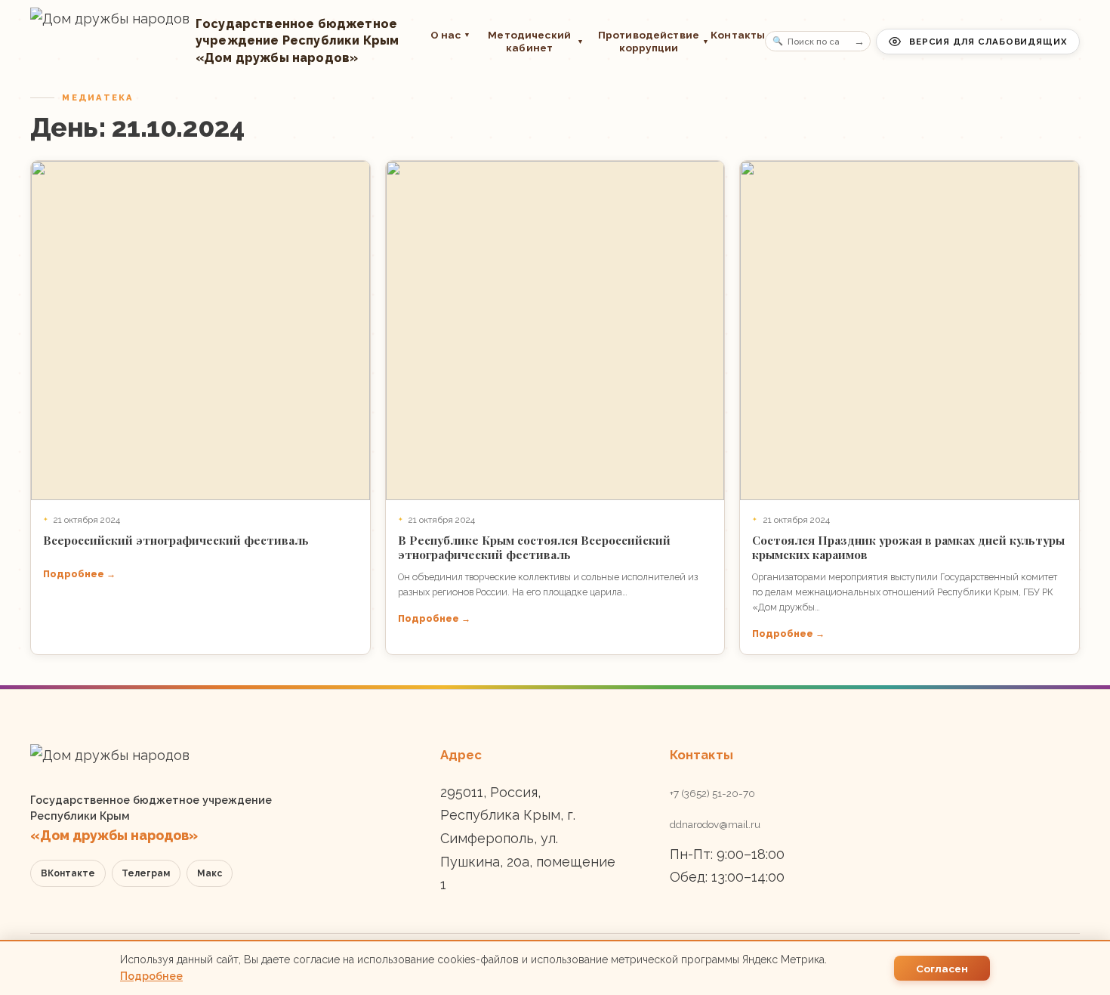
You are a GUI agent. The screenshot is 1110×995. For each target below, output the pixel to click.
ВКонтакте (68, 873)
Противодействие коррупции (647, 41)
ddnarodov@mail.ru (715, 824)
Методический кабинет (535, 41)
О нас (450, 35)
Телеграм (146, 873)
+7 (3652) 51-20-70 (712, 793)
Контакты (738, 35)
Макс (209, 873)
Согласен (942, 969)
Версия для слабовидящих (988, 41)
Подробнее (151, 976)
